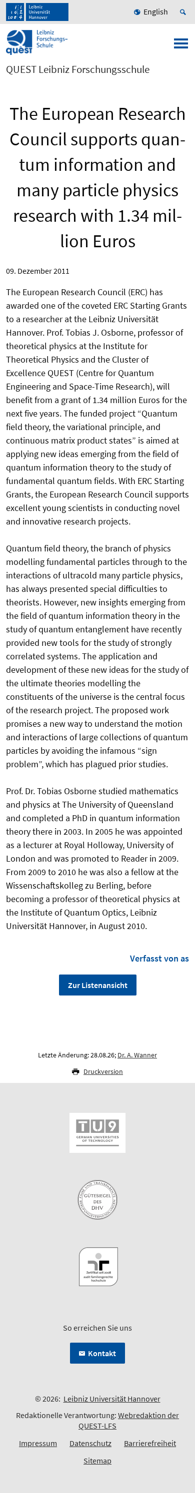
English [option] (156, 11)
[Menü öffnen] (181, 46)
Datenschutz (91, 1443)
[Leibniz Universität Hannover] (37, 12)
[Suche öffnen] (184, 11)
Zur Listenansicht (98, 985)
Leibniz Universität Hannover (112, 1399)
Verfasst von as (159, 958)
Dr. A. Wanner (137, 1054)
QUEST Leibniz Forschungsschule (78, 69)
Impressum (38, 1443)
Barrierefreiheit (150, 1443)
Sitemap (98, 1461)
